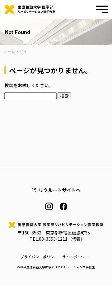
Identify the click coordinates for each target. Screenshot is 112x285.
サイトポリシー (75, 256)
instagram (49, 206)
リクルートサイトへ (60, 190)
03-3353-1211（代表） (62, 239)
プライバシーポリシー (39, 256)
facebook (63, 206)
